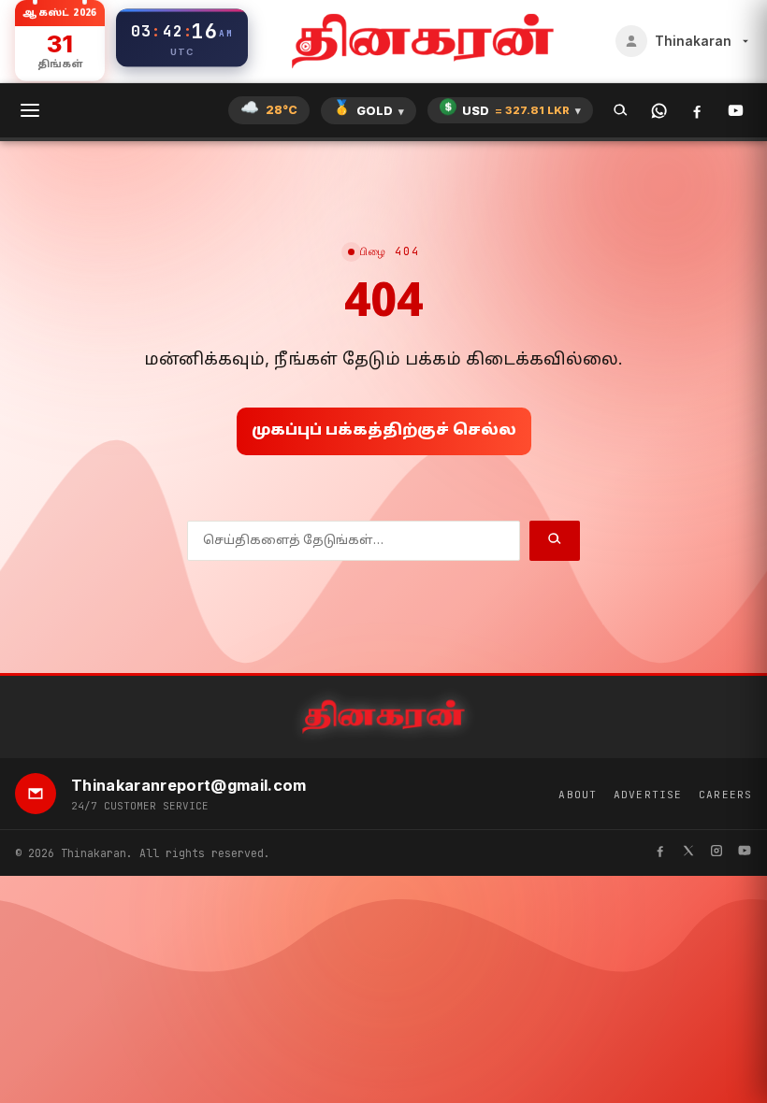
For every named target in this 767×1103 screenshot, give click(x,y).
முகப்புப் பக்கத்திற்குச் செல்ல (384, 431)
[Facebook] (697, 110)
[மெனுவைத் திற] (30, 110)
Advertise (648, 794)
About (577, 794)
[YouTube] (735, 110)
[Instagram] (716, 853)
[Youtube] (744, 853)
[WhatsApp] (659, 110)
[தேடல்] (620, 110)
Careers (725, 794)
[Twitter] (688, 853)
